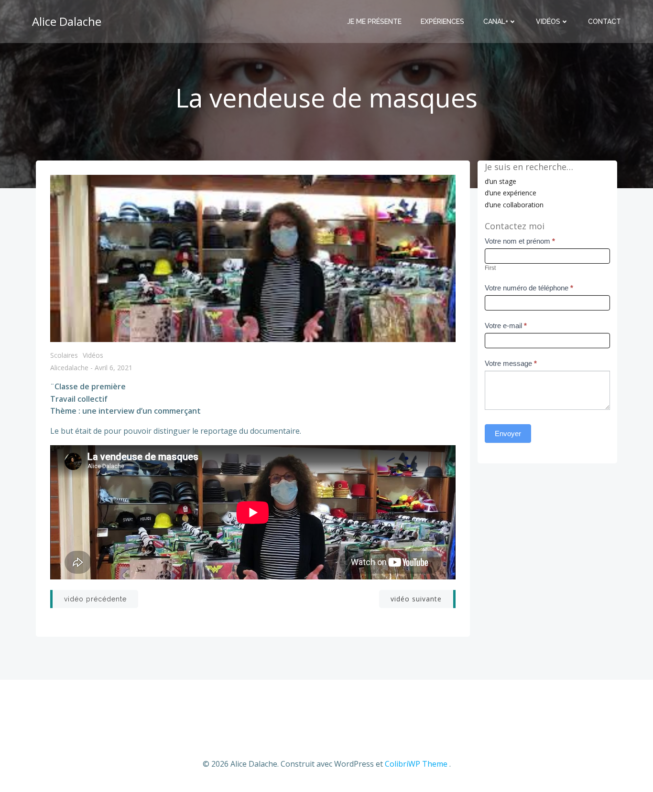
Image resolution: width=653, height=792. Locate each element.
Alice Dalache (66, 21)
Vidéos (548, 21)
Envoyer (508, 433)
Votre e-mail (506, 325)
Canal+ (495, 21)
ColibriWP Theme (416, 764)
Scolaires (64, 355)
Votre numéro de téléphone (529, 288)
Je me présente (374, 21)
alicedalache (69, 368)
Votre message (511, 363)
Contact (604, 21)
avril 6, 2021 (113, 368)
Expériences (442, 21)
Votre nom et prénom (520, 241)
